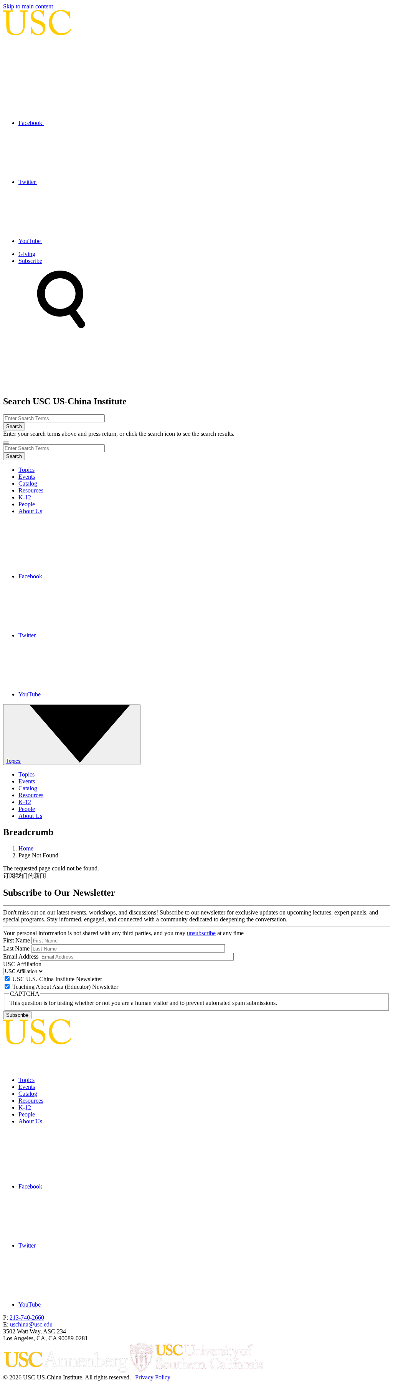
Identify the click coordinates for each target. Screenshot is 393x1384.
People (26, 504)
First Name (16, 940)
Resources (30, 490)
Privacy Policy (152, 1377)
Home (25, 848)
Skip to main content (28, 6)
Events (26, 476)
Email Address (20, 956)
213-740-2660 (27, 1317)
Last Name (16, 948)
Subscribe (30, 261)
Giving (26, 254)
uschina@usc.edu (31, 1324)
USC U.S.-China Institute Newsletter (57, 979)
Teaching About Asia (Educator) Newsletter (65, 986)
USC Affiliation (22, 964)
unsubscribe (201, 933)
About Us (30, 511)
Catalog (27, 483)
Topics (26, 469)
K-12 (24, 497)
